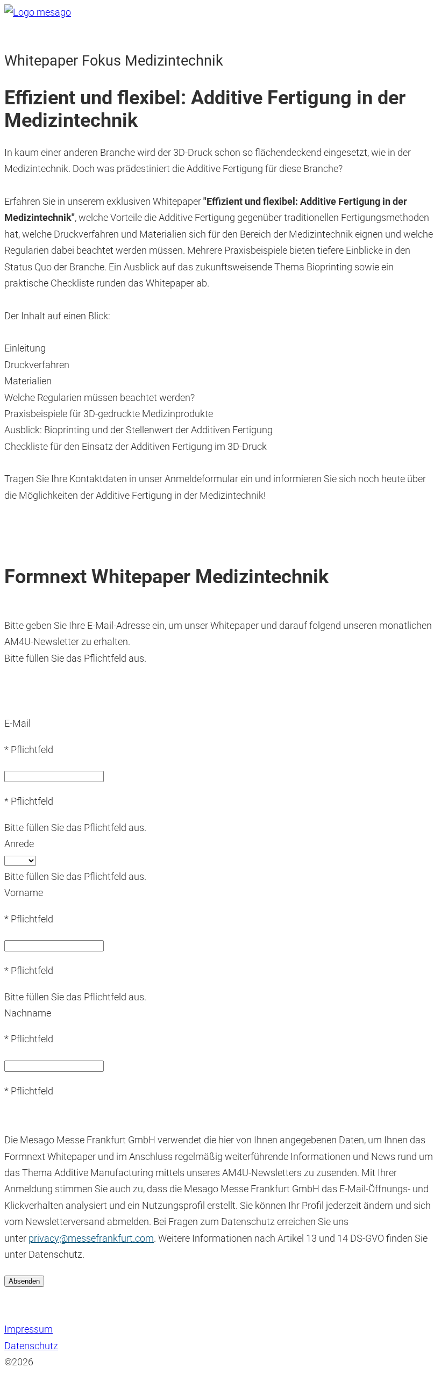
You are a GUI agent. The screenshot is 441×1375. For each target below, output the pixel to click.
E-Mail (17, 723)
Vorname (23, 892)
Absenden (24, 1281)
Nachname (27, 1013)
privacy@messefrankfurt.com (91, 1238)
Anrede (19, 843)
